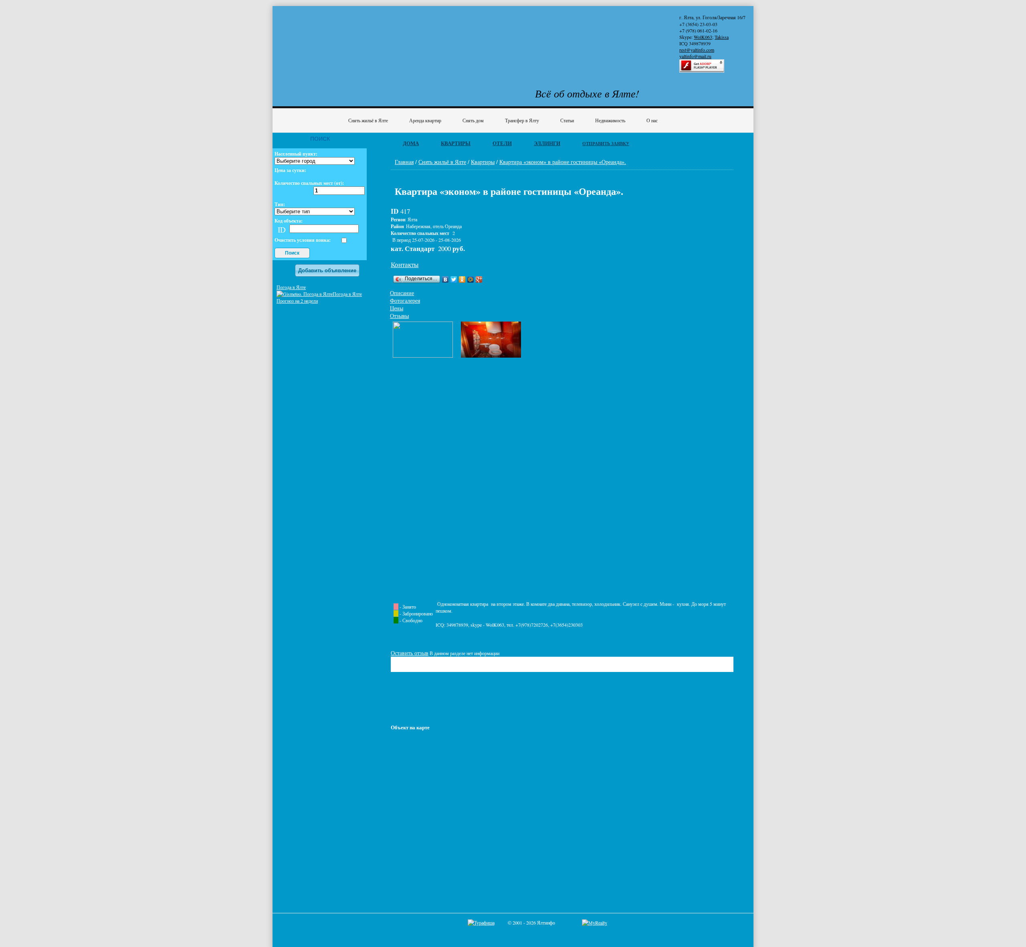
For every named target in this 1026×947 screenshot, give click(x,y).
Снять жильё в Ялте (368, 120)
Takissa (722, 37)
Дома (411, 143)
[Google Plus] (479, 279)
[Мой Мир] (471, 279)
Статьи (567, 120)
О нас (652, 120)
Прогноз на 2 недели (297, 300)
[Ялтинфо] (341, 38)
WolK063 (703, 37)
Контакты (404, 264)
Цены (396, 308)
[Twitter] (454, 279)
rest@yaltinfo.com (696, 50)
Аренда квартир (425, 120)
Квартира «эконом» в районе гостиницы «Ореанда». (562, 162)
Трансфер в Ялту (522, 120)
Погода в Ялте (291, 287)
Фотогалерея (405, 300)
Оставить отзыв (409, 653)
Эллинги (547, 143)
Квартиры (456, 143)
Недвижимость (610, 120)
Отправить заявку (605, 143)
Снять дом (473, 120)
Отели (502, 143)
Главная (404, 162)
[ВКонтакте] (445, 279)
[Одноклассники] (462, 279)
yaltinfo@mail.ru (695, 56)
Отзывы (399, 316)
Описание (402, 293)
